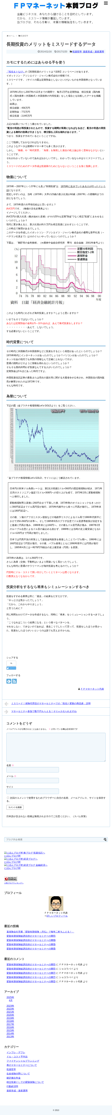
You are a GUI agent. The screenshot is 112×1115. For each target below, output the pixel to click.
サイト (9, 787)
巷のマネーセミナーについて (22, 1065)
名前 (10, 765)
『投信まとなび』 (15, 71)
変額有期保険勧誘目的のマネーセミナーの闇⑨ (31, 944)
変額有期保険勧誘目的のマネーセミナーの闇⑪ (31, 936)
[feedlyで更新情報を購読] (8, 681)
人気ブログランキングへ (13, 883)
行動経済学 (12, 1086)
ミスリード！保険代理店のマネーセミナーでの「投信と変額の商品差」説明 (51, 703)
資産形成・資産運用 (93, 51)
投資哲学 (77, 51)
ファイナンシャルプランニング (23, 1061)
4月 (11, 1000)
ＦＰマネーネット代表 (92, 689)
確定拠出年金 (14, 1078)
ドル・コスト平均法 (17, 1056)
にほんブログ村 (12, 856)
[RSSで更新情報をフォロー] (14, 681)
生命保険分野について (18, 1073)
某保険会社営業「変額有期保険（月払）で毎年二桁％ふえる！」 (40, 931)
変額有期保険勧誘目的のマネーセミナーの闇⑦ (31, 973)
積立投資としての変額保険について (25, 1082)
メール (11, 776)
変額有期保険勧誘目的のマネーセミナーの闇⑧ (31, 948)
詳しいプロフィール (57, 916)
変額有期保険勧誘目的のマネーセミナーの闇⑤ (31, 981)
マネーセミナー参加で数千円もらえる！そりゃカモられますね (44, 711)
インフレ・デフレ (16, 1052)
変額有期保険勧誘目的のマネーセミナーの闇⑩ (31, 940)
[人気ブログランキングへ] (10, 880)
